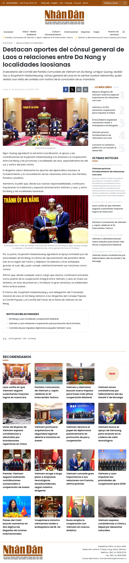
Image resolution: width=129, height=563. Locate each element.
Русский (77, 3)
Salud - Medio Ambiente (29, 32)
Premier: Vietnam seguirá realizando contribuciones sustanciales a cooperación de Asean (16, 480)
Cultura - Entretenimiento (53, 32)
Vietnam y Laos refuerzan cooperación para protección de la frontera (44, 323)
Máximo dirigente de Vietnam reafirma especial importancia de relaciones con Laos (105, 96)
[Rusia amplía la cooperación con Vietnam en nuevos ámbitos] (80, 506)
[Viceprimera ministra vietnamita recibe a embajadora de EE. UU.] (49, 506)
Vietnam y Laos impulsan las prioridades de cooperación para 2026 (112, 478)
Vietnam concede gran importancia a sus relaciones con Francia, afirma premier (80, 478)
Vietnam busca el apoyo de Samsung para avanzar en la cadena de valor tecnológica (109, 433)
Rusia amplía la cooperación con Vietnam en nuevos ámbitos (77, 525)
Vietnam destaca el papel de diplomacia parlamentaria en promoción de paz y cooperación (78, 433)
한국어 (85, 3)
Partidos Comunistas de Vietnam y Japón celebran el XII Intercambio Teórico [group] (38, 37)
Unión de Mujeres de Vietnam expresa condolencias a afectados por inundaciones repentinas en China (15, 435)
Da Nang (32, 338)
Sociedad (8, 32)
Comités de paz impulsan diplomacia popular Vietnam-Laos (40, 328)
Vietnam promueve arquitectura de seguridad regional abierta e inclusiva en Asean (47, 433)
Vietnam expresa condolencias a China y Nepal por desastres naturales (112, 525)
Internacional (71, 32)
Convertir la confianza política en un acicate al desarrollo (104, 148)
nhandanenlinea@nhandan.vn (113, 558)
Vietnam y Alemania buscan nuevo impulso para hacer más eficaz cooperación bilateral (108, 241)
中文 (61, 3)
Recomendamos (17, 357)
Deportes (85, 32)
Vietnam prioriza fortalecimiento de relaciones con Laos (102, 135)
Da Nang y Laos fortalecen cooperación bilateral (34, 318)
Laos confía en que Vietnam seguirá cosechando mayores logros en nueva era (107, 208)
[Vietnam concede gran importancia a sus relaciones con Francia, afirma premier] (80, 460)
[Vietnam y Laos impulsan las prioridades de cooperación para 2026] (112, 460)
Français (68, 3)
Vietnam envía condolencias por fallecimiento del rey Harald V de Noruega (108, 258)
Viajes (96, 32)
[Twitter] (72, 89)
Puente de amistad (113, 32)
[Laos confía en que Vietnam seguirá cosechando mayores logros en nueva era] (17, 373)
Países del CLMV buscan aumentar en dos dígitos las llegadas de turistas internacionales (15, 527)
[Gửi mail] (79, 89)
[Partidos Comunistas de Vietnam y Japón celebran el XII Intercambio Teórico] (49, 373)
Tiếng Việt (45, 3)
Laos (25, 338)
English (54, 3)
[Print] (85, 89)
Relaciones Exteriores (29, 43)
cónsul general (14, 338)
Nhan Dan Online (64, 17)
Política (8, 43)
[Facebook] (66, 89)
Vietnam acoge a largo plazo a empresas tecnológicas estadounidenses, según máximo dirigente (48, 482)
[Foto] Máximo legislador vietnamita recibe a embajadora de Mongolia (105, 122)
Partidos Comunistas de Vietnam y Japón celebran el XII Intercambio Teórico (109, 225)
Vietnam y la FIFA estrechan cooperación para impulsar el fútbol (103, 110)
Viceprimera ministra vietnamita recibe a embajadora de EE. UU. (48, 523)
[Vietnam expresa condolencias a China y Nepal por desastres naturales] (112, 506)
